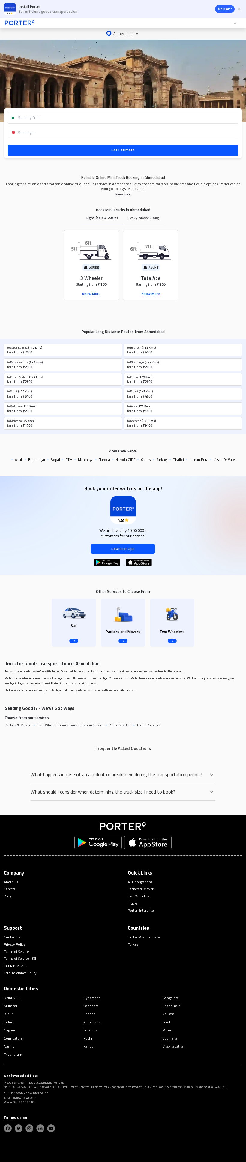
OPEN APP (225, 9)
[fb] (8, 1128)
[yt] (51, 1128)
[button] (123, 34)
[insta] (29, 1128)
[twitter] (18, 1128)
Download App (123, 548)
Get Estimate (123, 150)
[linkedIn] (40, 1128)
